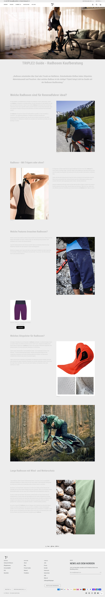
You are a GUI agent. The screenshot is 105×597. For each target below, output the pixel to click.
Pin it (58, 546)
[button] (6, 4)
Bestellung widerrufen (52, 585)
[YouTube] (98, 593)
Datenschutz (47, 573)
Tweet (48, 546)
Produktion (26, 573)
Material (26, 570)
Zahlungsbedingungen (49, 580)
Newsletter (6, 573)
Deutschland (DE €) (87, 1)
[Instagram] (92, 593)
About (25, 563)
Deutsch (98, 1)
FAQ (5, 570)
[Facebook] (86, 593)
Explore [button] (26, 560)
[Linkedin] (95, 593)
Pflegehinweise (7, 565)
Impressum (46, 570)
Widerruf (46, 578)
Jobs (45, 563)
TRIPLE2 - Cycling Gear (11, 593)
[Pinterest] (89, 593)
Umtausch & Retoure (8, 563)
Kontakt (45, 568)
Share (53, 546)
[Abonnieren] (100, 572)
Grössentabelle (7, 568)
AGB (45, 575)
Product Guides (27, 568)
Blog (25, 565)
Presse (45, 565)
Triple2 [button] (46, 560)
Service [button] (6, 560)
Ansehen (20, 327)
